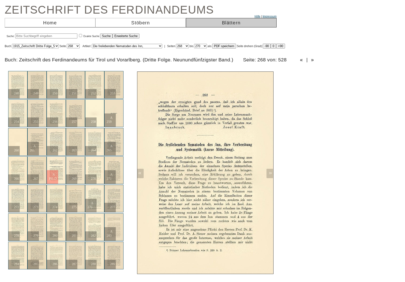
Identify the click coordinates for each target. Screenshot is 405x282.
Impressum (269, 16)
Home (50, 22)
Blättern (231, 22)
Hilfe (257, 16)
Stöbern (140, 22)
